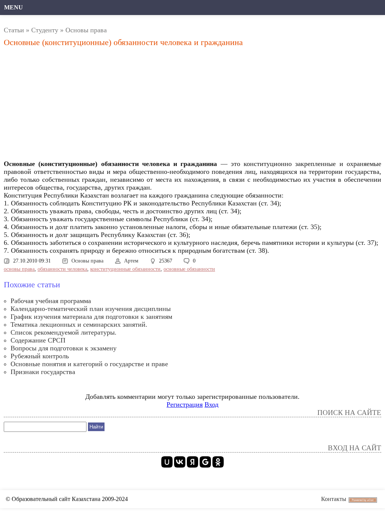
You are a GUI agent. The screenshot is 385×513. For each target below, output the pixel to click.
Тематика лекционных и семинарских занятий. (79, 324)
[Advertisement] (133, 105)
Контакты (333, 499)
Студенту (44, 30)
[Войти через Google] (205, 462)
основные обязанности (189, 269)
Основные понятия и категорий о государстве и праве (89, 364)
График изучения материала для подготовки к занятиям (91, 316)
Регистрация (185, 404)
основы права (19, 269)
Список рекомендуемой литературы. (64, 332)
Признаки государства (43, 372)
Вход (211, 404)
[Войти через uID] (167, 462)
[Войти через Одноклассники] (218, 462)
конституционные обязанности (125, 269)
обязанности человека (62, 269)
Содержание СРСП (38, 340)
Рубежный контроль (40, 356)
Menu (13, 7)
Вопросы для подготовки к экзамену (64, 348)
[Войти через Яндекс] (192, 462)
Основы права (86, 30)
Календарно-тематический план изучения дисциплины (91, 308)
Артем (131, 261)
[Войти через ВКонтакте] (179, 462)
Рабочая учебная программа (51, 301)
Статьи (14, 30)
